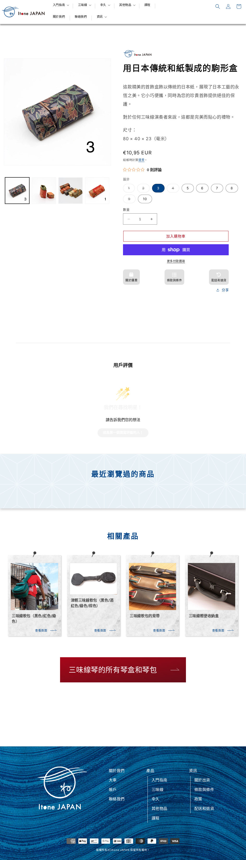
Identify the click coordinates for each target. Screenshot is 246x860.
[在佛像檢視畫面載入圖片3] (70, 190)
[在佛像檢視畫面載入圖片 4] (97, 190)
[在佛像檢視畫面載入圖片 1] (17, 190)
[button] (60, 5)
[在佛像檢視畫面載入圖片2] (44, 190)
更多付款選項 (176, 261)
